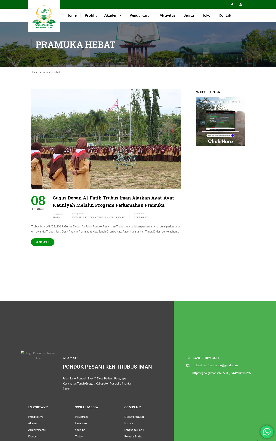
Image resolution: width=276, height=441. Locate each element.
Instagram (81, 416)
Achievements (37, 429)
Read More (43, 242)
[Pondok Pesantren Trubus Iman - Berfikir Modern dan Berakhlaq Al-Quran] (44, 16)
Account (240, 4)
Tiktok (79, 436)
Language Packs (134, 429)
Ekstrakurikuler (82, 217)
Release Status (133, 436)
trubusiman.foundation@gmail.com (215, 365)
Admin (56, 217)
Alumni (32, 423)
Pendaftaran (141, 15)
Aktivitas (167, 15)
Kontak (225, 15)
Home (71, 15)
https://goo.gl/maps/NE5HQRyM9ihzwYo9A (221, 373)
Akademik (112, 15)
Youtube (80, 429)
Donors (33, 436)
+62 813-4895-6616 (205, 357)
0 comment (141, 217)
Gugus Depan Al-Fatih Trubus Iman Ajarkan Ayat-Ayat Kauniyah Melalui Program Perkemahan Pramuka (113, 201)
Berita (188, 15)
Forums (128, 423)
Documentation (134, 416)
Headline (120, 217)
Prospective (35, 416)
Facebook (81, 423)
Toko (206, 15)
